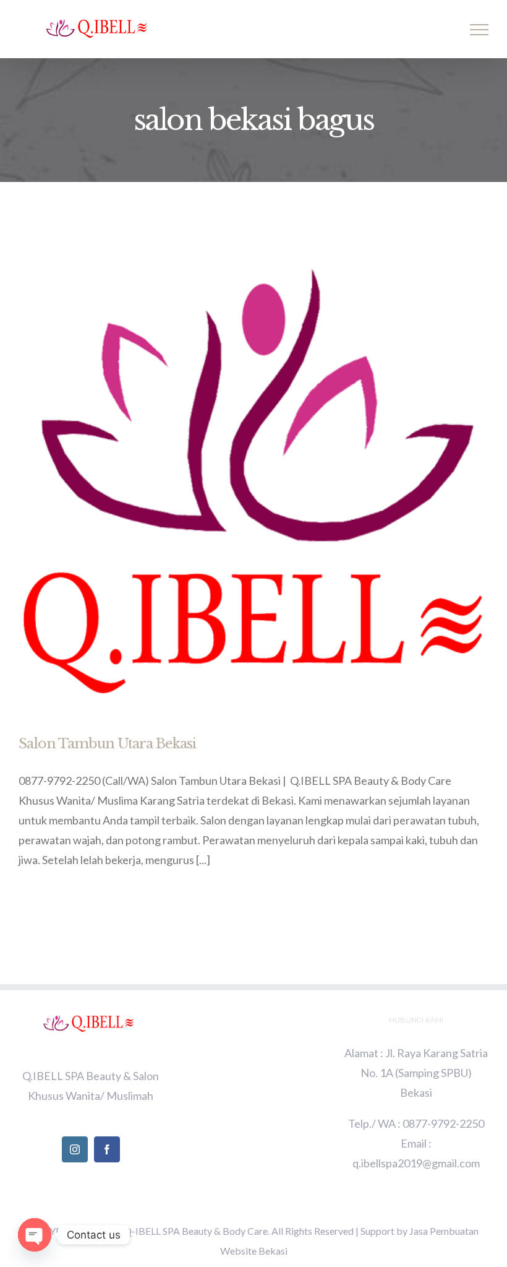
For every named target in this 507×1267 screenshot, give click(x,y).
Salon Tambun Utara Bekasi (107, 743)
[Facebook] (107, 1149)
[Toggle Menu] (479, 29)
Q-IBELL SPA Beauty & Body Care (196, 1231)
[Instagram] (75, 1149)
